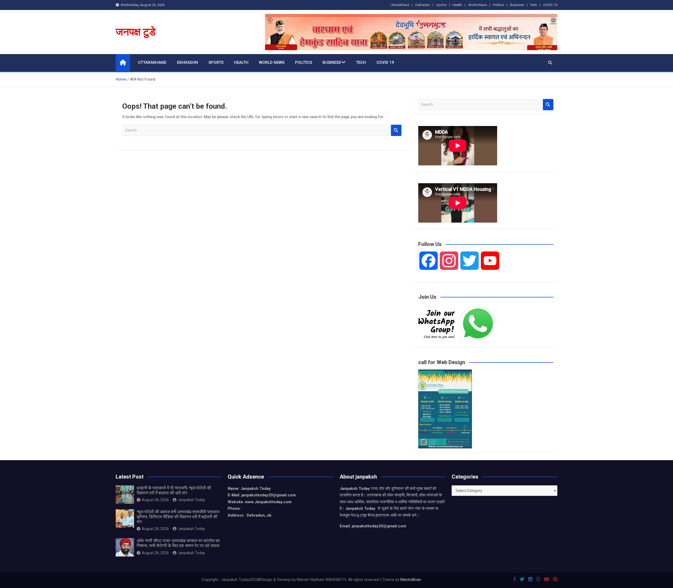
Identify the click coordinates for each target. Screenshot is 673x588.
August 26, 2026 (155, 500)
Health (457, 5)
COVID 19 (550, 5)
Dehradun (422, 5)
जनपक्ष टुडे (135, 32)
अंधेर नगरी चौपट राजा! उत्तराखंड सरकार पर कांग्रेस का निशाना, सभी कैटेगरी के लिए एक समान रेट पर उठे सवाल (178, 543)
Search (396, 130)
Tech (533, 5)
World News (477, 5)
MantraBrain (410, 579)
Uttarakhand (400, 5)
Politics (498, 5)
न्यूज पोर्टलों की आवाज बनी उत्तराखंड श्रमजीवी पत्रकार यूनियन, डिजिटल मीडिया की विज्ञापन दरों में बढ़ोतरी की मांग (178, 516)
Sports (441, 5)
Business (517, 5)
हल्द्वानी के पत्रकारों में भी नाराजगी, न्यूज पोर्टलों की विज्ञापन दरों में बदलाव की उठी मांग (174, 490)
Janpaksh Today (191, 500)
